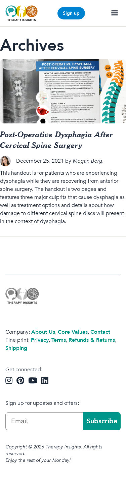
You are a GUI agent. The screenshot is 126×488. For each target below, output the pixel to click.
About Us (43, 332)
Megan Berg (87, 161)
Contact (100, 332)
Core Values (73, 332)
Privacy (40, 340)
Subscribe (102, 421)
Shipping (16, 348)
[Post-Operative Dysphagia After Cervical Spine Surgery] (63, 91)
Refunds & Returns (92, 340)
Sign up (71, 13)
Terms (58, 340)
